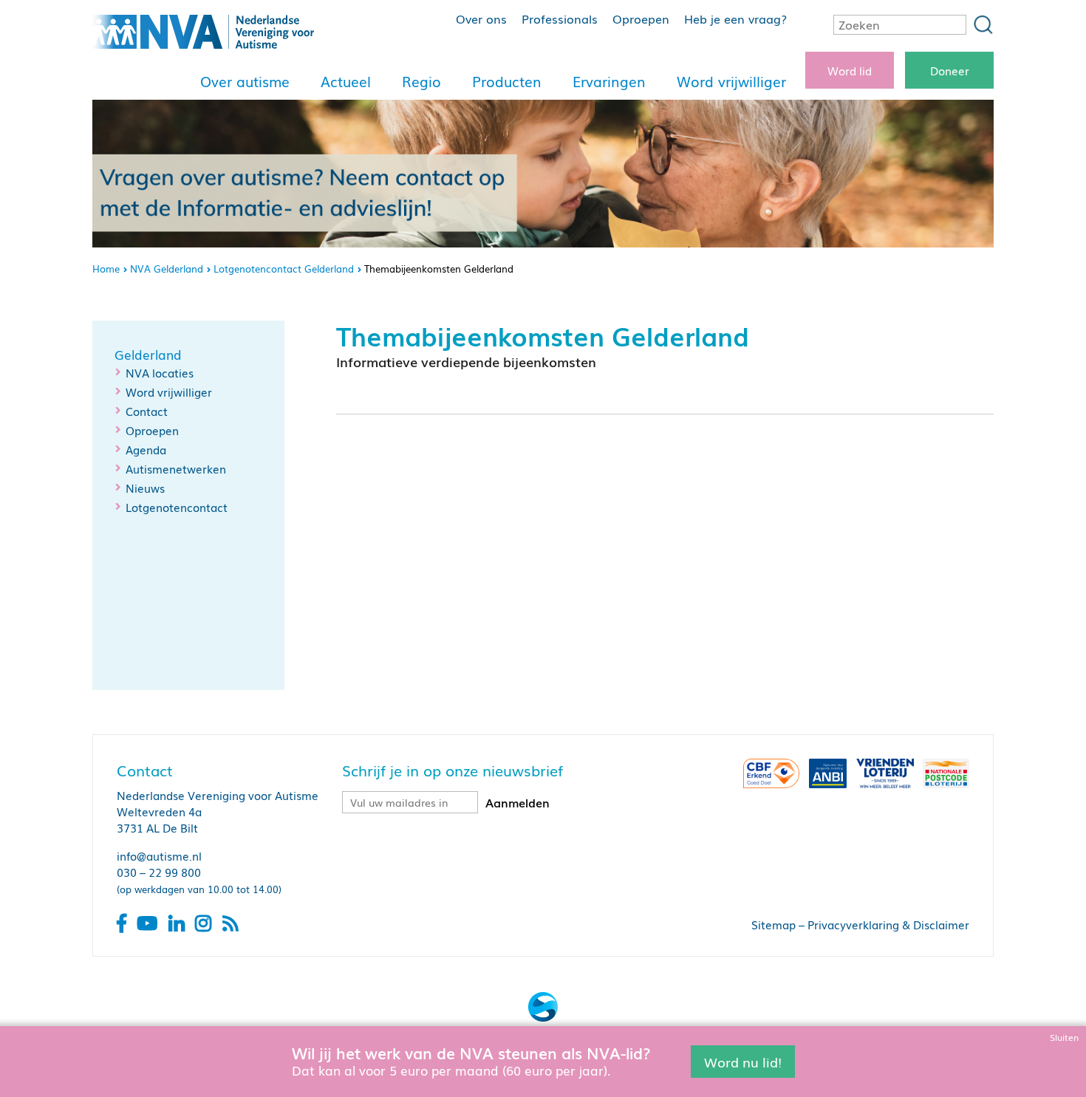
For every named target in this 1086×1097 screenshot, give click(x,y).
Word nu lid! (743, 1060)
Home (106, 269)
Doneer (949, 70)
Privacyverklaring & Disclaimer (888, 924)
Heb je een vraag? (735, 18)
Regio (421, 81)
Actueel (346, 81)
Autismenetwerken (176, 468)
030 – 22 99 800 (159, 872)
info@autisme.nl (159, 855)
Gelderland (148, 354)
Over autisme (245, 81)
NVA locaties (160, 372)
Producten (507, 81)
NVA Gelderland (166, 269)
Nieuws (145, 487)
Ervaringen (609, 81)
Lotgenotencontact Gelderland (284, 269)
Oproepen (640, 18)
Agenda (146, 449)
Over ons (481, 18)
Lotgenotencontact (177, 507)
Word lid (849, 70)
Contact (147, 411)
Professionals (560, 18)
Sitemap (773, 924)
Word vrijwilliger (731, 81)
